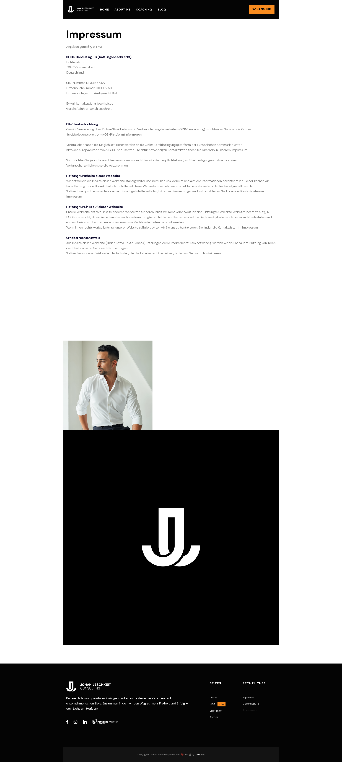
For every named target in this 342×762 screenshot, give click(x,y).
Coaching (144, 9)
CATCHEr (199, 754)
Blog (162, 9)
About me (122, 9)
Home (104, 9)
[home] (81, 9)
